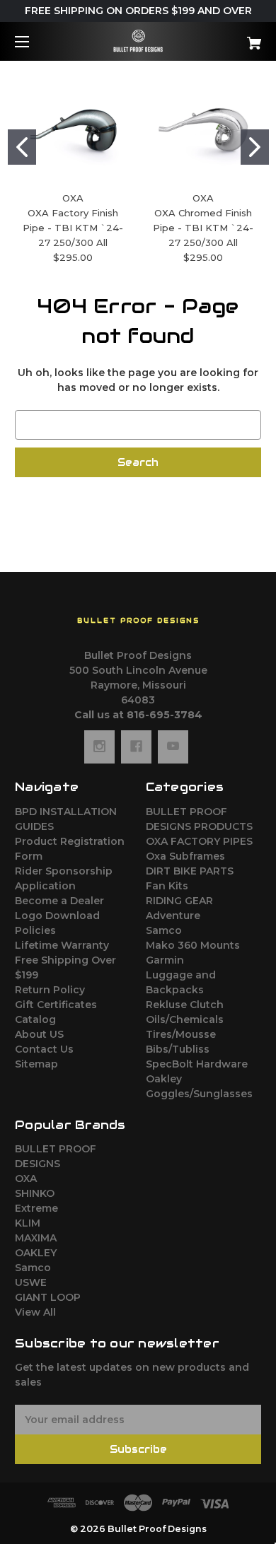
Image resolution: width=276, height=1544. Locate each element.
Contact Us (44, 1049)
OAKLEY (36, 1252)
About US (39, 1034)
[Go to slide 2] (255, 147)
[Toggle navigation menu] (34, 41)
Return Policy (50, 989)
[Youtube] (173, 746)
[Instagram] (99, 746)
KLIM (27, 1223)
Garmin (165, 960)
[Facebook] (136, 746)
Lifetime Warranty (62, 945)
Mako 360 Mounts (193, 945)
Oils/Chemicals (185, 1019)
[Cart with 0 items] (236, 38)
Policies (35, 930)
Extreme (36, 1208)
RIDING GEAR (179, 900)
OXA (26, 1178)
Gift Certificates (56, 1004)
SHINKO (34, 1193)
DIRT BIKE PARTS (190, 871)
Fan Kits (167, 885)
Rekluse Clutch (185, 1004)
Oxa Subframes (185, 856)
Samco (164, 930)
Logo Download (57, 915)
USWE (31, 1282)
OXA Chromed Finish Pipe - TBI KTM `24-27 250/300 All (203, 227)
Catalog (35, 1019)
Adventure (173, 915)
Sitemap (36, 1064)
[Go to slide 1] (22, 147)
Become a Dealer (59, 900)
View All (35, 1312)
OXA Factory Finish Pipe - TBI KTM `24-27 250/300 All (73, 227)
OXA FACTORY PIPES (199, 841)
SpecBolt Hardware (197, 1064)
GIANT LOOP (48, 1297)
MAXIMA (36, 1238)
